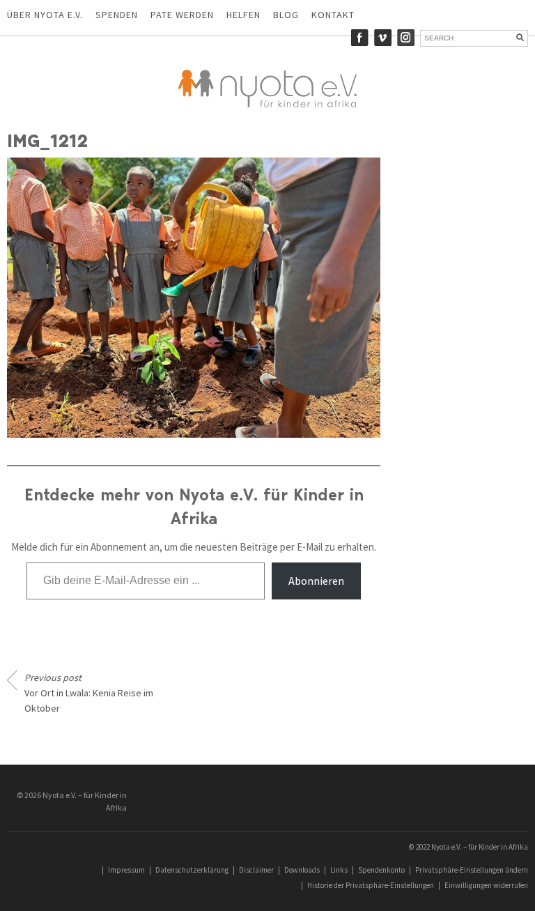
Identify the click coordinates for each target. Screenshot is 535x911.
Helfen (243, 14)
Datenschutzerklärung (191, 870)
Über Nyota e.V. (45, 14)
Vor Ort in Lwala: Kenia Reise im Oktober (88, 692)
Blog (286, 14)
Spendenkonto (381, 870)
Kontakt (333, 14)
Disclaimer (256, 870)
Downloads (302, 870)
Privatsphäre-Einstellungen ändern (471, 870)
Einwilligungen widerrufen (486, 885)
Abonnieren (316, 581)
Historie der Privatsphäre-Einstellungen (370, 885)
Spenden (116, 14)
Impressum (126, 870)
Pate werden (182, 14)
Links (339, 870)
